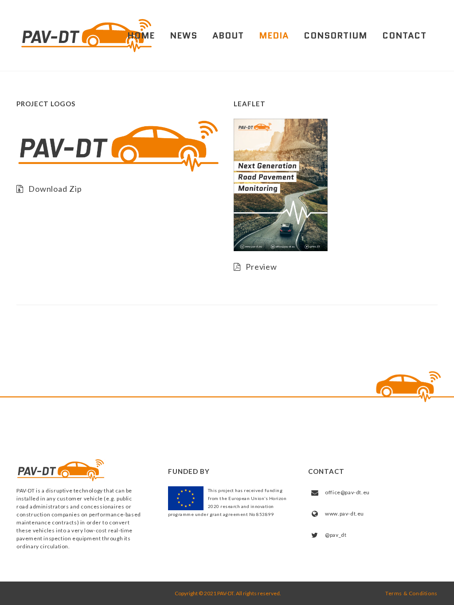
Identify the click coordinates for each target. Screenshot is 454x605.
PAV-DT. (225, 593)
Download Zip (55, 189)
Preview (261, 266)
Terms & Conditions (411, 593)
